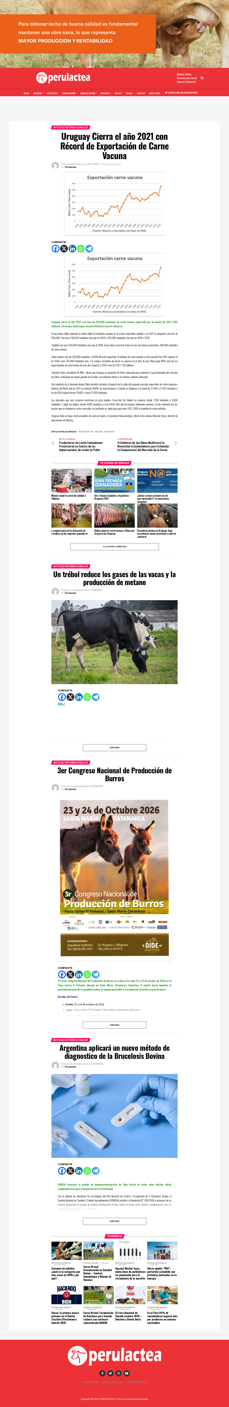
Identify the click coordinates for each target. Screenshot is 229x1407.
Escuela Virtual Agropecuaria (183, 92)
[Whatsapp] (81, 249)
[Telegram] (89, 249)
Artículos (52, 93)
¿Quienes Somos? (90, 1382)
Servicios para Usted (187, 78)
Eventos (141, 93)
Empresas (105, 93)
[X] (64, 249)
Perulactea (70, 167)
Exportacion (86, 432)
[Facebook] (56, 249)
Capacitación (68, 93)
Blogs (129, 93)
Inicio (26, 93)
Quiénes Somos (184, 74)
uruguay (110, 432)
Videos (118, 93)
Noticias (37, 93)
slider (99, 432)
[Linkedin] (72, 249)
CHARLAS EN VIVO (87, 93)
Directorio (154, 93)
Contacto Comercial (186, 82)
